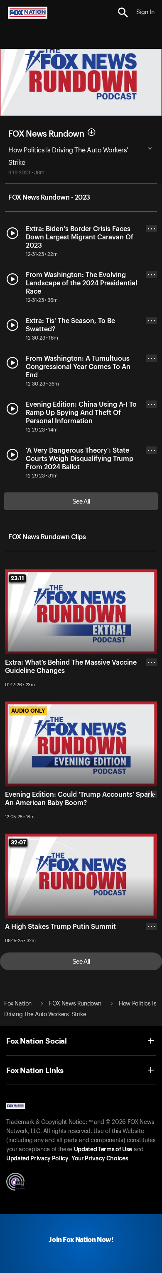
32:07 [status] (18, 842)
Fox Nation (18, 1004)
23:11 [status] (17, 578)
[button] (123, 12)
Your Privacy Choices (99, 1159)
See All (81, 501)
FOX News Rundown (46, 134)
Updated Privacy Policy (37, 1159)
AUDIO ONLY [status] (28, 710)
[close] (151, 695)
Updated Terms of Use (103, 1149)
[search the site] (123, 12)
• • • (151, 229)
